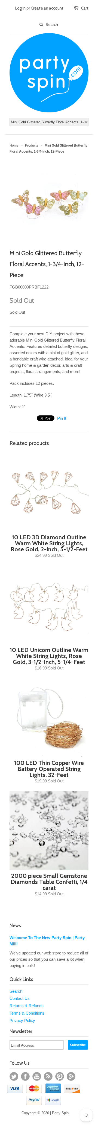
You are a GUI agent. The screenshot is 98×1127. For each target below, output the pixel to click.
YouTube (36, 1076)
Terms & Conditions (27, 1013)
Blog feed (48, 1076)
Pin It (61, 418)
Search (16, 991)
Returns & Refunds (27, 1005)
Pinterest (59, 1076)
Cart (84, 8)
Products (31, 145)
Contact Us (20, 998)
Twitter (14, 1076)
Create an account (47, 8)
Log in (20, 8)
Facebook (25, 1076)
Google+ (71, 1076)
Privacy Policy (22, 1020)
